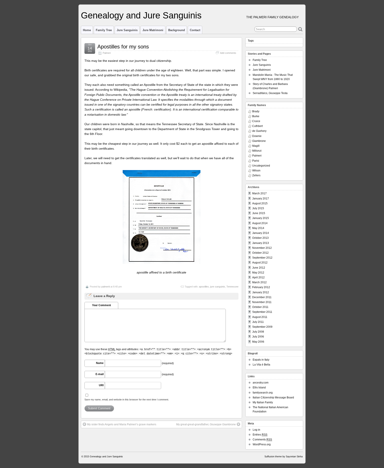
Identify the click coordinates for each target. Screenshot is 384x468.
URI (101, 385)
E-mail (100, 374)
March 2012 (259, 282)
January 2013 (260, 243)
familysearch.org (263, 392)
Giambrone (259, 141)
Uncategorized (261, 165)
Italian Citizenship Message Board (273, 397)
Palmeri (107, 53)
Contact (195, 30)
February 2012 (261, 287)
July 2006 (258, 336)
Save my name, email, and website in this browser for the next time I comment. (126, 399)
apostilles (204, 286)
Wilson (256, 170)
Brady (255, 111)
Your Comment (101, 305)
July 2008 (258, 331)
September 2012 (262, 257)
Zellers (256, 175)
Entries (260, 434)
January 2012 (260, 292)
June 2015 (258, 213)
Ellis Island (259, 387)
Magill (256, 145)
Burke (255, 116)
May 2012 (258, 272)
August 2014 (260, 223)
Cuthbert (257, 126)
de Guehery (259, 131)
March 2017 (259, 193)
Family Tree (104, 30)
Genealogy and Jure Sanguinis (141, 15)
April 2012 (258, 277)
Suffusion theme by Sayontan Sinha (283, 456)
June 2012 (258, 267)
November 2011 (262, 302)
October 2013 (260, 237)
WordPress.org (262, 444)
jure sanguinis (217, 286)
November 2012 (262, 247)
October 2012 (260, 252)
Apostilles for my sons (123, 47)
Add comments (228, 53)
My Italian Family (263, 402)
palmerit (105, 286)
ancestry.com (260, 382)
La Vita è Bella (261, 364)
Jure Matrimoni (152, 30)
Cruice (256, 121)
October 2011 (260, 307)
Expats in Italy (261, 359)
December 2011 (262, 297)
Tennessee (232, 286)
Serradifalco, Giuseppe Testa (270, 93)
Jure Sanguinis (127, 30)
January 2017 (260, 198)
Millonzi (257, 150)
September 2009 (262, 326)
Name (100, 363)
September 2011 (262, 311)
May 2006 (258, 341)
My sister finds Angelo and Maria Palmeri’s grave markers (121, 424)
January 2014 (260, 233)
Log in (256, 429)
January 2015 (260, 218)
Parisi (255, 160)
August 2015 (260, 203)
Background (176, 30)
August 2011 (259, 317)
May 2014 (258, 228)
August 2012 (260, 262)
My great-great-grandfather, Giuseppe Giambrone (206, 424)
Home (87, 30)
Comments (262, 439)
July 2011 (258, 321)
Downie (257, 136)
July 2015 (258, 208)
